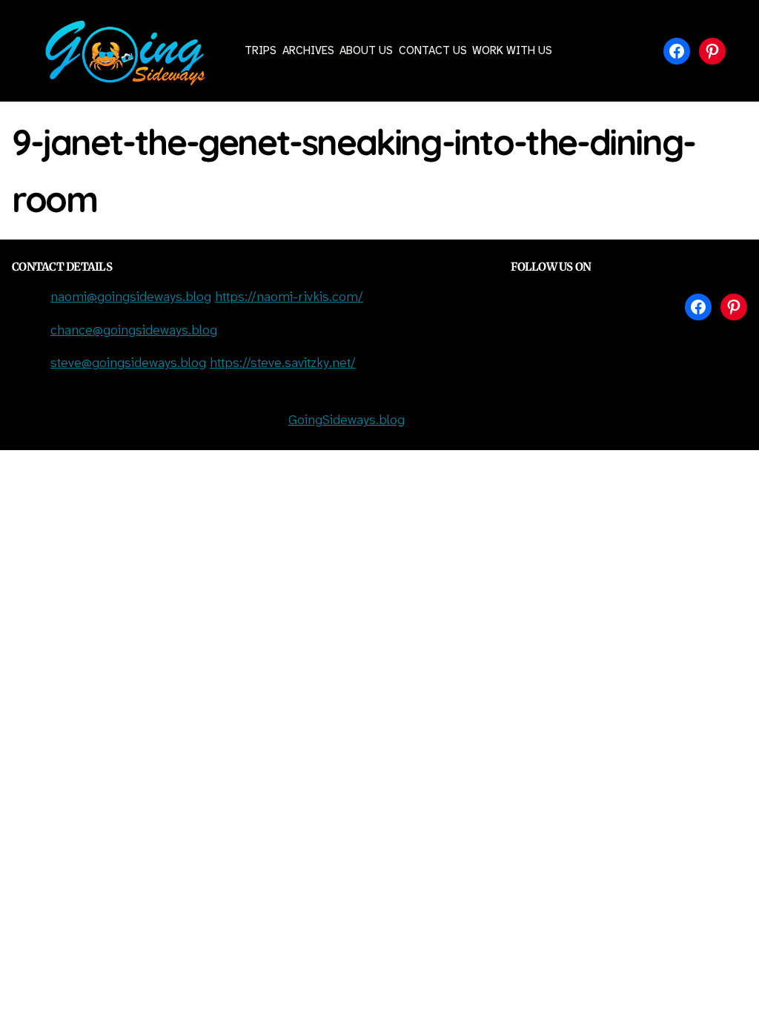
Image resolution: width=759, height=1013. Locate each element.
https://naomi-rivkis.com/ (289, 298)
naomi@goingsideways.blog (130, 298)
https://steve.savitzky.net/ (283, 364)
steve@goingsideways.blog (128, 364)
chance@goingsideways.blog (133, 331)
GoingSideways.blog (346, 421)
